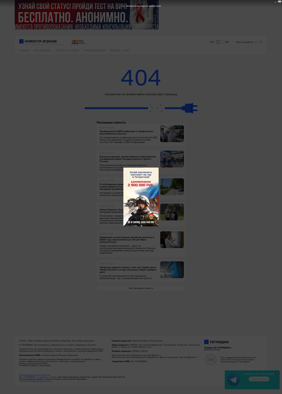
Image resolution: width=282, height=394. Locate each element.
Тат (227, 42)
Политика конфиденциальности (35, 381)
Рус (212, 42)
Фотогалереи (42, 50)
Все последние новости (141, 288)
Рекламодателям (94, 50)
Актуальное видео (67, 50)
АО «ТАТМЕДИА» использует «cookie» (38, 377)
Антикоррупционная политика (34, 375)
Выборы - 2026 (119, 50)
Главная (24, 50)
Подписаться (259, 379)
